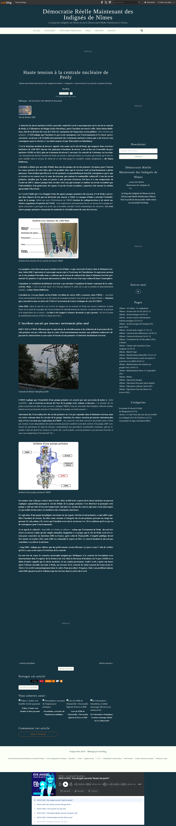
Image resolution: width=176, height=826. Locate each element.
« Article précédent (27, 663)
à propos (94, 791)
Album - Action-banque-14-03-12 (133, 314)
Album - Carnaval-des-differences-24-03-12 (138, 333)
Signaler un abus (89, 758)
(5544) (130, 408)
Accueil (36, 31)
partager (80, 791)
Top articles (72, 758)
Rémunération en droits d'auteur (112, 758)
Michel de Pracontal (53, 101)
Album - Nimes (125, 377)
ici (63, 558)
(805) (134, 421)
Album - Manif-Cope (128, 352)
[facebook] (101, 2)
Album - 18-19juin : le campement (133, 308)
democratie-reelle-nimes (145, 200)
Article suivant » (106, 663)
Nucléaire (65, 89)
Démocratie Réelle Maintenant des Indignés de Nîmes (88, 14)
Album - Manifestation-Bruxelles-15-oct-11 (137, 355)
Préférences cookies (161, 758)
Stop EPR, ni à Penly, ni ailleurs (56, 529)
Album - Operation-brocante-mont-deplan (137, 383)
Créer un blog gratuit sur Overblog (56, 758)
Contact (112, 31)
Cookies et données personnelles (144, 758)
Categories (68, 83)
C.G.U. (99, 758)
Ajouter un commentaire (38, 734)
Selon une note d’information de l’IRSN (54, 200)
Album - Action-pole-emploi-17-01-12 (135, 330)
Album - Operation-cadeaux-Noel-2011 (136, 386)
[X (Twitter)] (105, 2)
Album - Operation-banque (130, 380)
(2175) (128, 411)
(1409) (138, 414)
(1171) (135, 418)
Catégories (49, 31)
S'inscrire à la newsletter (28, 687)
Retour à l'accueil (66, 669)
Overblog (102, 751)
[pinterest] (109, 2)
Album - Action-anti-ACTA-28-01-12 (135, 311)
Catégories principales (70, 31)
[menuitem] (36, 31)
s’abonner (66, 791)
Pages (88, 31)
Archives (99, 31)
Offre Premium (128, 758)
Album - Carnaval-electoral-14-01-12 (135, 336)
